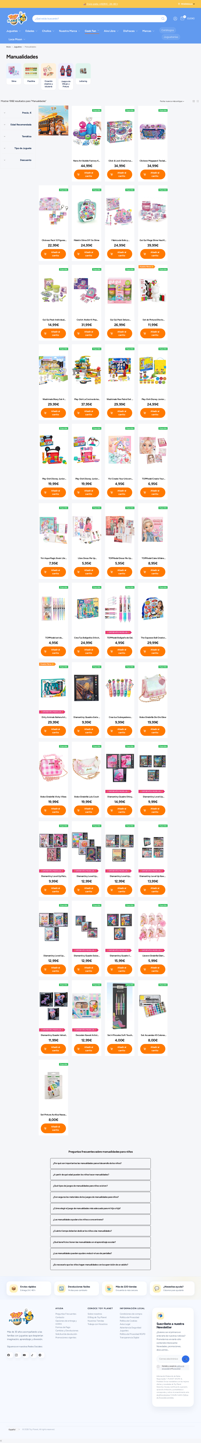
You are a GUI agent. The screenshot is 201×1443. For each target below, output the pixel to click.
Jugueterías (171, 36)
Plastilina (31, 81)
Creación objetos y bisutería (48, 84)
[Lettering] (83, 70)
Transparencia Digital (129, 1337)
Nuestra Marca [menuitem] (68, 30)
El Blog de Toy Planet (97, 1317)
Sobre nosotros (95, 1314)
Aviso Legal (125, 1324)
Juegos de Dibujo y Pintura (65, 84)
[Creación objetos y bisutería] (48, 70)
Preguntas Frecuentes (65, 1314)
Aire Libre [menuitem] (109, 30)
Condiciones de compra (131, 1314)
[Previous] (6, 71)
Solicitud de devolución (66, 1334)
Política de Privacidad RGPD (132, 1334)
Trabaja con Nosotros (98, 1324)
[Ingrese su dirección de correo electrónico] (185, 1359)
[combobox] (99, 18)
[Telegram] (41, 1355)
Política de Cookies (128, 1321)
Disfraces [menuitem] (129, 30)
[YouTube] (26, 1355)
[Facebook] (10, 1355)
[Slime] (13, 70)
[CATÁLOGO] (53, 121)
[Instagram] (18, 1355)
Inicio (8, 47)
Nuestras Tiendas (96, 1321)
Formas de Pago (62, 1327)
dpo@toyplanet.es (163, 1395)
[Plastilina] (31, 70)
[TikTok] (34, 1355)
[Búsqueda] (163, 18)
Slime (13, 81)
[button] (193, 101)
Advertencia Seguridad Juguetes (130, 1329)
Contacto (59, 1317)
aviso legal (176, 1369)
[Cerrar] (1, 1441)
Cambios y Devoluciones (67, 1330)
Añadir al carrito (88, 174)
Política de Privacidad (129, 1317)
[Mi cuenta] (175, 18)
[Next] (195, 71)
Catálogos (167, 30)
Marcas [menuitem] (146, 30)
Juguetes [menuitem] (12, 30)
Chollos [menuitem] (46, 30)
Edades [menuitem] (29, 30)
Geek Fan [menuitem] (90, 30)
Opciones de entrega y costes (66, 1322)
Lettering (83, 81)
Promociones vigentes (65, 1337)
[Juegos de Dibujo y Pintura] (65, 71)
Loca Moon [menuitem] (15, 39)
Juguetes (18, 47)
